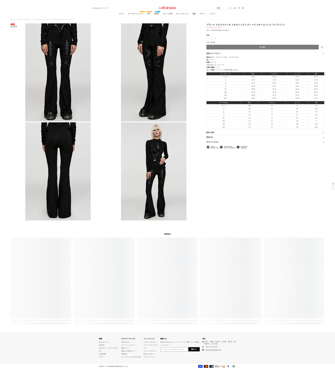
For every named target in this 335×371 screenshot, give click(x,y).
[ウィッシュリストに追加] (322, 47)
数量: (208, 35)
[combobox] (222, 8)
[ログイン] (235, 8)
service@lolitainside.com (213, 350)
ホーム (13, 19)
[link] (41, 320)
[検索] (224, 8)
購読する (194, 349)
